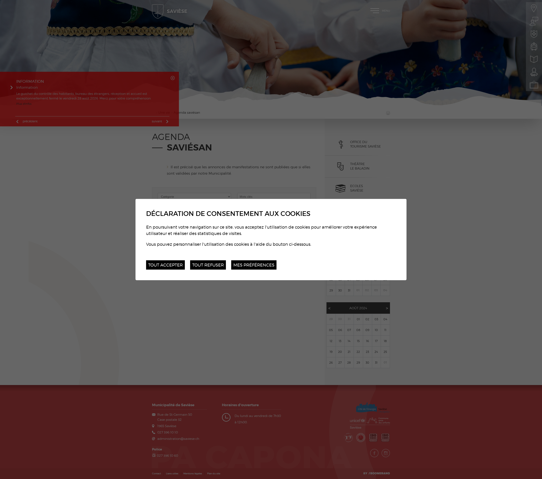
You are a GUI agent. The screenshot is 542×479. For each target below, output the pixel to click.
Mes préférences (253, 264)
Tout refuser (208, 264)
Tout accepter (165, 264)
